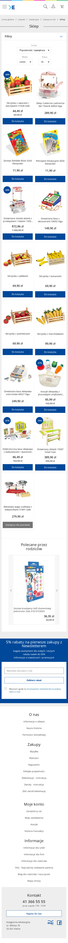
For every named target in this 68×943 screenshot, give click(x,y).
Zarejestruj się (34, 811)
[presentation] (11, 590)
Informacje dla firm (34, 854)
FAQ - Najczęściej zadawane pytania (34, 867)
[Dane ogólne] (53, 6)
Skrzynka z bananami (50, 276)
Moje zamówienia (34, 817)
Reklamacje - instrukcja (34, 777)
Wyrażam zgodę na (35, 690)
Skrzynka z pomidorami (17, 333)
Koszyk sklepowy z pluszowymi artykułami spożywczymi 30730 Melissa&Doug (50, 393)
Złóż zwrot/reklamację (34, 791)
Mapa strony (34, 880)
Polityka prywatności (34, 771)
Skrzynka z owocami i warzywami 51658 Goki (18, 104)
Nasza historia (34, 728)
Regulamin (34, 764)
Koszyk (34, 824)
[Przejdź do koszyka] (62, 6)
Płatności (34, 758)
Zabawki (21, 19)
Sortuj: (34, 45)
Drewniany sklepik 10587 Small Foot (50, 451)
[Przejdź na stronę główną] (12, 7)
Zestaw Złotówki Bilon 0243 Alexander (17, 162)
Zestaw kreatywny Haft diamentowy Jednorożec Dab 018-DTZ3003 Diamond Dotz (32, 610)
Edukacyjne (34, 19)
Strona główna (8, 19)
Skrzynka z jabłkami (17, 276)
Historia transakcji (34, 831)
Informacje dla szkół (34, 847)
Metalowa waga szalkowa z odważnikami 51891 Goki (18, 508)
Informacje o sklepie (34, 721)
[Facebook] (59, 922)
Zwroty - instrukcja (34, 784)
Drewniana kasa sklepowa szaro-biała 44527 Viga (17, 393)
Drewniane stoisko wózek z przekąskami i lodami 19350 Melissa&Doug (17, 220)
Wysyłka (34, 751)
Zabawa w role (49, 19)
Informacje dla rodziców (34, 860)
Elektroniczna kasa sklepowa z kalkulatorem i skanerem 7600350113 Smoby (18, 450)
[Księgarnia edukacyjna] (50, 922)
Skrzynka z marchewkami (50, 334)
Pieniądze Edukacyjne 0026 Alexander (50, 162)
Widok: (25, 57)
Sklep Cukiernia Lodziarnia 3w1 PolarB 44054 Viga (50, 104)
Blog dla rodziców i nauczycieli (34, 874)
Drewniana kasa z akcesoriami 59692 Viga (50, 220)
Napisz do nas (34, 913)
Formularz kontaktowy (34, 734)
